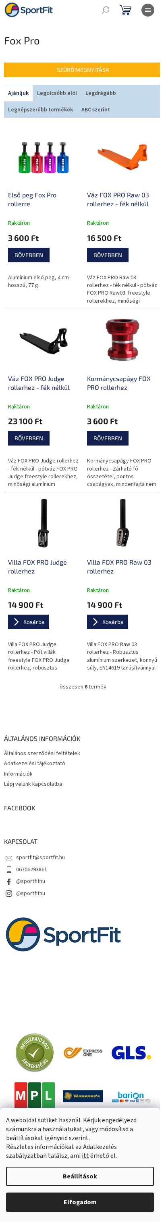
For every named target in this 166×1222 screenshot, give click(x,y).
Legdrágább (100, 93)
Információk (18, 774)
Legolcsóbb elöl (57, 93)
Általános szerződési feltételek (42, 753)
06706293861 (31, 870)
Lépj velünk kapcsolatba (33, 784)
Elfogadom (80, 1202)
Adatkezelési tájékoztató (34, 764)
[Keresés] (106, 10)
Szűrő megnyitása (83, 69)
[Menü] (148, 10)
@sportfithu (30, 881)
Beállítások (80, 1176)
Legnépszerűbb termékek (40, 110)
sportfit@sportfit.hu (40, 858)
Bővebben (29, 254)
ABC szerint (95, 110)
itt (85, 1155)
